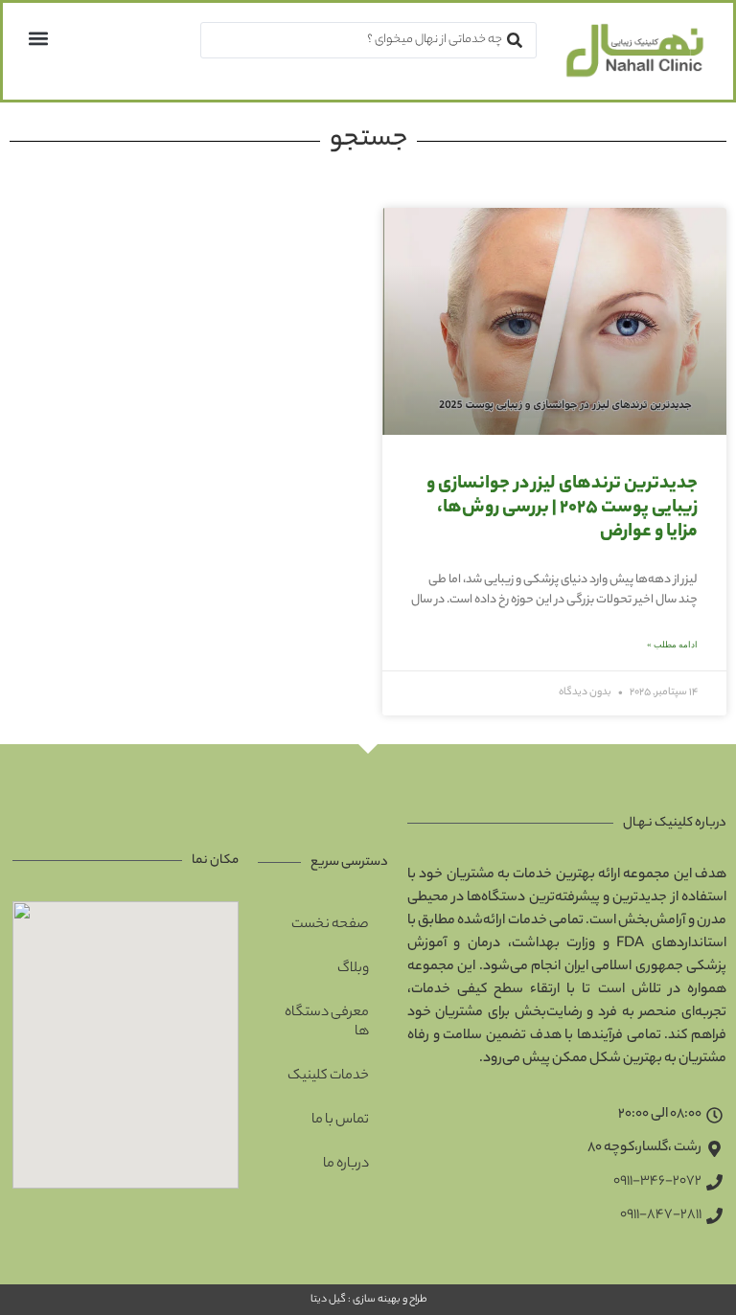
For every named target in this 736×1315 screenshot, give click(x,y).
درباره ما (346, 1164)
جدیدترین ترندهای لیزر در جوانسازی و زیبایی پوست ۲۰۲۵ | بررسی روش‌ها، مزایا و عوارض (562, 508)
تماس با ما (340, 1120)
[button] (38, 38)
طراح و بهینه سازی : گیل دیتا (368, 1299)
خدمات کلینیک (328, 1076)
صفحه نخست (330, 925)
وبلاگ (353, 969)
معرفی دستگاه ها (327, 1023)
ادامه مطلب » (672, 644)
